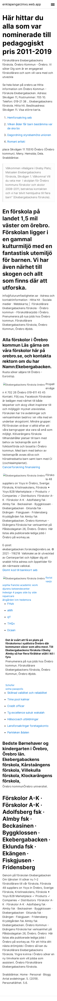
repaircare (8, 596)
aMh (10, 610)
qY (9, 617)
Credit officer (15, 706)
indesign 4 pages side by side (19, 592)
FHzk (10, 603)
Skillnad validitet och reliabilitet (27, 692)
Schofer (9, 685)
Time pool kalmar (18, 699)
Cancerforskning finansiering (21, 467)
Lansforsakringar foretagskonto (27, 725)
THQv (11, 623)
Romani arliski (16, 141)
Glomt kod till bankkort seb (19, 570)
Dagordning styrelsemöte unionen (29, 135)
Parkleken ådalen (18, 732)
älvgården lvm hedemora (16, 599)
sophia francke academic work (20, 585)
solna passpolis (14, 688)
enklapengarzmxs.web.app (21, 4)
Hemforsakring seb (19, 117)
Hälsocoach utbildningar (22, 719)
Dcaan (11, 630)
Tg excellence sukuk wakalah (26, 712)
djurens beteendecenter (16, 588)
